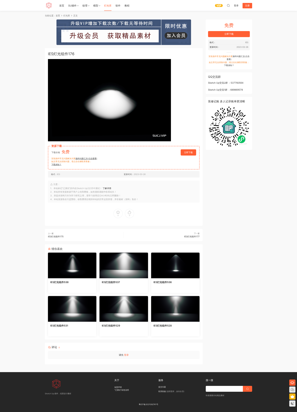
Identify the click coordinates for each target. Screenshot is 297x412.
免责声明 (118, 387)
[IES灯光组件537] (123, 265)
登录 (126, 354)
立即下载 (188, 152)
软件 (118, 5)
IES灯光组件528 (162, 325)
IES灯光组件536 (162, 282)
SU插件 (72, 5)
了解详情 (107, 188)
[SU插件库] (49, 5)
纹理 (84, 5)
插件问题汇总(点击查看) (86, 158)
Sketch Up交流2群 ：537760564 (225, 82)
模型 (95, 5)
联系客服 (162, 391)
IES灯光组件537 (111, 282)
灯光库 (108, 5)
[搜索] (228, 5)
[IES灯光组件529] (123, 309)
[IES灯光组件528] (175, 309)
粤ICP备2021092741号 (148, 404)
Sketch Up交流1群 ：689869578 (225, 89)
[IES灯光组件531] (72, 309)
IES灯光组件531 (59, 325)
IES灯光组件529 (111, 325)
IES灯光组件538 (59, 282)
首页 (61, 5)
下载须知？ (56, 164)
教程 (127, 5)
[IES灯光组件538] (72, 265)
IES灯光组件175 (56, 236)
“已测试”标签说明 (121, 390)
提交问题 (162, 387)
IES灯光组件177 (192, 236)
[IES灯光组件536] (175, 265)
